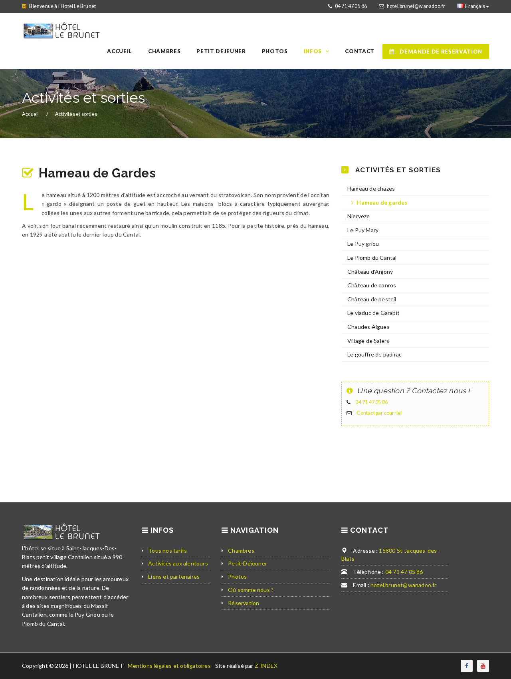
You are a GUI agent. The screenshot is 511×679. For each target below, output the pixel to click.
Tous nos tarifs (167, 550)
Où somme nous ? (250, 589)
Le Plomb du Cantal (372, 257)
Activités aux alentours (178, 563)
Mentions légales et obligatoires (170, 665)
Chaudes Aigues (368, 326)
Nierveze (358, 216)
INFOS (313, 51)
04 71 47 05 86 (351, 6)
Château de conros (371, 285)
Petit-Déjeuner (247, 563)
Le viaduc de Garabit (373, 312)
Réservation (243, 602)
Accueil (31, 114)
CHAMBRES (164, 51)
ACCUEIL (119, 51)
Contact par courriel (379, 413)
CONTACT (359, 51)
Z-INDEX (266, 665)
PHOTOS (275, 51)
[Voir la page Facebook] (467, 666)
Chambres (241, 550)
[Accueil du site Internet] (62, 25)
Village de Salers (368, 340)
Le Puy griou (363, 243)
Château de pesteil (371, 299)
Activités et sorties (76, 114)
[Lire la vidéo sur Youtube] (483, 666)
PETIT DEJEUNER (221, 51)
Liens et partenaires (174, 576)
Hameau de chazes (371, 188)
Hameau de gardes (381, 202)
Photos (237, 576)
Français (475, 6)
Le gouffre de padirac (374, 354)
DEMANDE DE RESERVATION (440, 51)
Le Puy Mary (362, 230)
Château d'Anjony (370, 271)
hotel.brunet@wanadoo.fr (416, 6)
